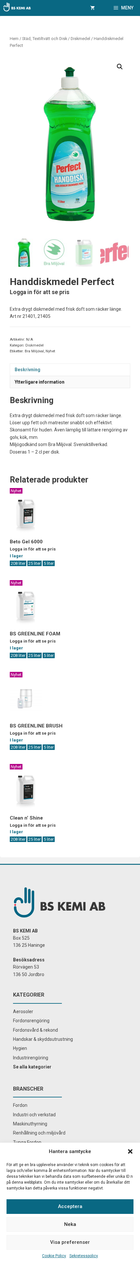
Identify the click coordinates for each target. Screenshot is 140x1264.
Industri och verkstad (34, 1114)
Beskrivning (27, 369)
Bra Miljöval (34, 351)
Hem (14, 38)
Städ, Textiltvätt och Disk (44, 38)
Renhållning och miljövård (39, 1132)
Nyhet (50, 351)
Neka (70, 1224)
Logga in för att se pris (39, 292)
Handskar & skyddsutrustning (43, 1039)
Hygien (20, 1048)
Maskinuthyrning (30, 1123)
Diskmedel (80, 38)
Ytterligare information (39, 382)
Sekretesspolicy (83, 1256)
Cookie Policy (54, 1256)
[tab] (70, 369)
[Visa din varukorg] (92, 8)
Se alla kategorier (32, 1066)
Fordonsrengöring (31, 1020)
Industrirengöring (30, 1057)
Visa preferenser (70, 1242)
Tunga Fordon (27, 1142)
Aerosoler (23, 1011)
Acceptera (70, 1206)
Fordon (20, 1105)
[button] (130, 1151)
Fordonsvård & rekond (35, 1030)
